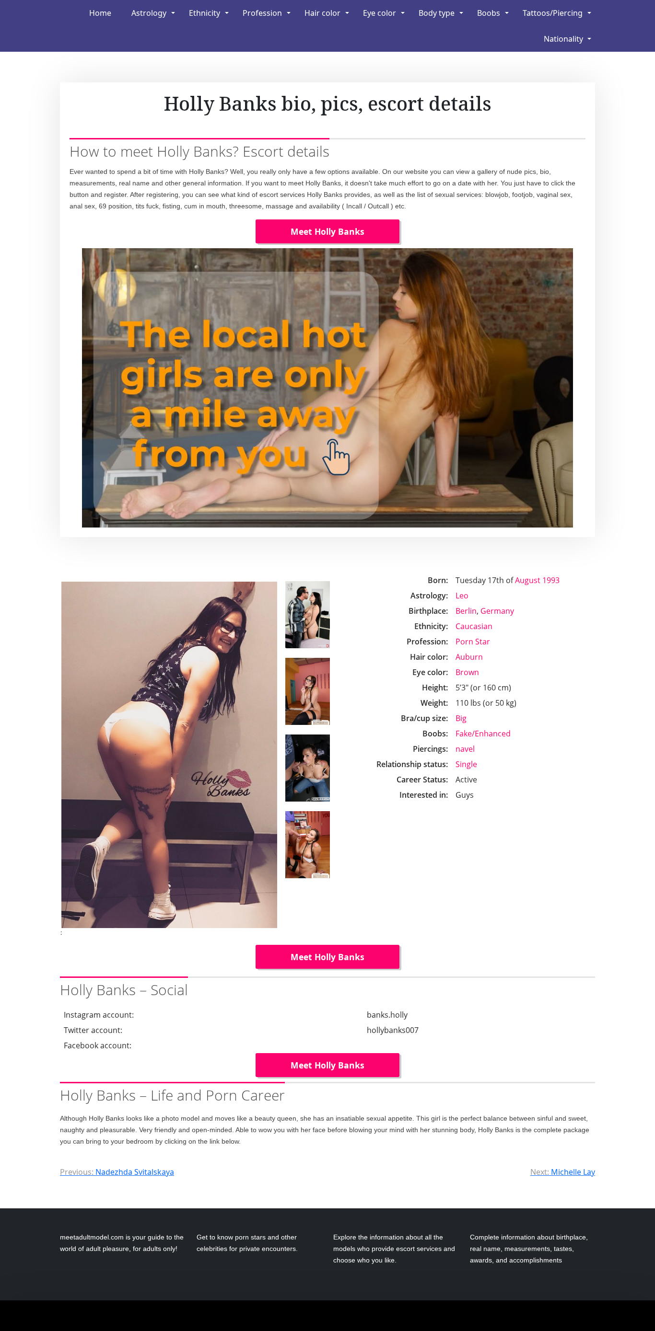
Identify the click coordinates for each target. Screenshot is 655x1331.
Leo (462, 595)
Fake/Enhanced (483, 733)
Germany (497, 611)
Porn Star (473, 641)
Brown (467, 672)
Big (461, 718)
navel (465, 749)
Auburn (469, 657)
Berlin (466, 611)
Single (466, 764)
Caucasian (474, 626)
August (527, 580)
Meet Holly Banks (327, 231)
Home (100, 13)
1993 (551, 580)
